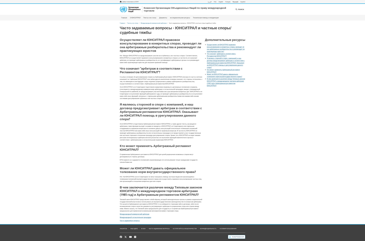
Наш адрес (134, 228)
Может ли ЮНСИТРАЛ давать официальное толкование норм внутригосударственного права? (224, 75)
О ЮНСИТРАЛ (135, 18)
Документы (163, 18)
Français (227, 2)
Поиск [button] (241, 9)
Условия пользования (228, 228)
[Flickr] (135, 237)
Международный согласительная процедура (135, 217)
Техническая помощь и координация (206, 18)
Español (242, 2)
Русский (235, 2)
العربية (209, 2)
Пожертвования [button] (238, 237)
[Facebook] (121, 237)
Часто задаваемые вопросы (130, 221)
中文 (215, 2)
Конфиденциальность (208, 228)
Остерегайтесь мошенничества (185, 228)
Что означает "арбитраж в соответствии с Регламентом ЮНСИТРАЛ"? (221, 55)
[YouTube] (130, 237)
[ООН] (130, 9)
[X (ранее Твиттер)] (125, 237)
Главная (124, 18)
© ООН (143, 228)
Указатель (123, 228)
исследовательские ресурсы (180, 18)
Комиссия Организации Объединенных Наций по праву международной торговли (185, 9)
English (221, 2)
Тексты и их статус (149, 18)
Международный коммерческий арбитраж (154, 23)
